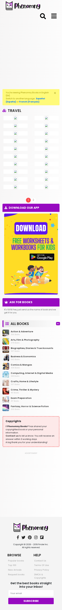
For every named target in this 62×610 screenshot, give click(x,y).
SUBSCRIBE (31, 601)
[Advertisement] (31, 54)
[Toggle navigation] (43, 15)
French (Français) (29, 101)
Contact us (12, 435)
